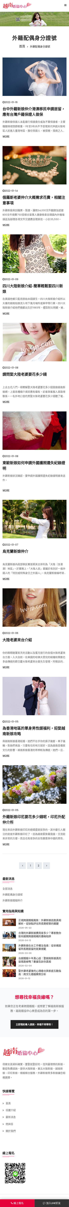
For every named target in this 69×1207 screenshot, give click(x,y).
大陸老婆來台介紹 (17, 639)
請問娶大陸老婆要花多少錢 (25, 374)
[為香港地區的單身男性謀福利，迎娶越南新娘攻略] (34, 696)
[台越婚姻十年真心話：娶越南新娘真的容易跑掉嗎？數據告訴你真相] (9, 962)
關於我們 (11, 1131)
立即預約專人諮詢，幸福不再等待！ (34, 1024)
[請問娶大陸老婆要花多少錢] (34, 342)
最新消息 (11, 1117)
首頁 (22, 46)
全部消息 (8, 888)
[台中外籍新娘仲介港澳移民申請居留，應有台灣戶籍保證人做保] (34, 77)
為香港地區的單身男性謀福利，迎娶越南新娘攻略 (34, 731)
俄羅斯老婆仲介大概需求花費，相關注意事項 (34, 200)
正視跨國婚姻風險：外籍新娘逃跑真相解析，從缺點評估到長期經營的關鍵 (39, 922)
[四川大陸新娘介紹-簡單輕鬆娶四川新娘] (34, 253)
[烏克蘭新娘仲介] (34, 519)
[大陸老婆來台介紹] (34, 607)
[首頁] (17, 5)
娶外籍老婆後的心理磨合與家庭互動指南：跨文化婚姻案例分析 (39, 972)
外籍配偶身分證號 (13, 894)
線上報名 (19, 1203)
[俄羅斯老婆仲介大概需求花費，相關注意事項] (34, 165)
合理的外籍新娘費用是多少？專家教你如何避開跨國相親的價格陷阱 (39, 934)
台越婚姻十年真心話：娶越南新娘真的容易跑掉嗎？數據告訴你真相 (39, 960)
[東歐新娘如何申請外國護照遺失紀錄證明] (34, 430)
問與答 (9, 1124)
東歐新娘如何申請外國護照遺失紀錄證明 (34, 465)
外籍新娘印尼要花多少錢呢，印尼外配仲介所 (34, 819)
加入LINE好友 (53, 1203)
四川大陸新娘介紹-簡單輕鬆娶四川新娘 (33, 289)
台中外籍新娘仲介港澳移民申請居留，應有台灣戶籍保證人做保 (34, 111)
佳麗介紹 (11, 1110)
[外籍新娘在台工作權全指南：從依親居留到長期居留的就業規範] (9, 949)
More (6, 136)
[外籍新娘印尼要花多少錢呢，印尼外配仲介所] (34, 784)
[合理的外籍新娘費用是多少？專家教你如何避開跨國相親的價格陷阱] (9, 936)
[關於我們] (34, 19)
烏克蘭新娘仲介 (15, 551)
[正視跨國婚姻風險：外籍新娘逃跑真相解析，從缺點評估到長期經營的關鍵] (9, 924)
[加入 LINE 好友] (15, 1173)
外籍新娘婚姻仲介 (13, 900)
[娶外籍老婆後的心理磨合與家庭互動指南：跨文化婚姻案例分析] (9, 974)
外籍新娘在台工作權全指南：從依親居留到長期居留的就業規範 (39, 947)
